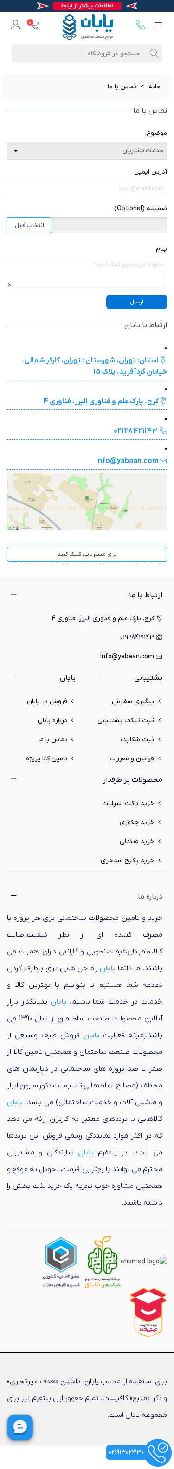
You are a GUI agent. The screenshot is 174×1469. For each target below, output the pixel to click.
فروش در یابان (47, 701)
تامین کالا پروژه (46, 758)
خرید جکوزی (137, 822)
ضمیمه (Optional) (140, 208)
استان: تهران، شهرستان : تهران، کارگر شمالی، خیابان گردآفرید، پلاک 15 (94, 366)
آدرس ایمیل (150, 172)
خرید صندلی (137, 841)
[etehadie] (61, 1261)
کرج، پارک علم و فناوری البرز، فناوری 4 (101, 401)
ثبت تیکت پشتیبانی (125, 720)
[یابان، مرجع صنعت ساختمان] (88, 25)
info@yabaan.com (127, 461)
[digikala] (148, 1312)
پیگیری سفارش (133, 701)
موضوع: (156, 133)
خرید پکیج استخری (127, 860)
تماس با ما (53, 739)
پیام (161, 249)
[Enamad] (144, 1261)
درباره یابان (52, 720)
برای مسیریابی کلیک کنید (87, 554)
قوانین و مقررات (132, 758)
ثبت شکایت (137, 739)
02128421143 (136, 431)
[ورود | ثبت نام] (16, 25)
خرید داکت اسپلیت (128, 803)
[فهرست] (158, 25)
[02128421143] (140, 25)
